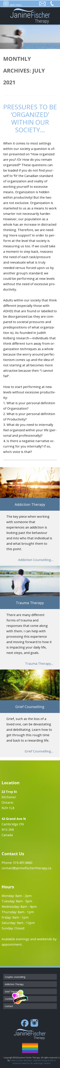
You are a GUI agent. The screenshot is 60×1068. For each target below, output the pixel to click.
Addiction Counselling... (35, 560)
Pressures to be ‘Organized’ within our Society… (30, 118)
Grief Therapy (12, 991)
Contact (9, 1006)
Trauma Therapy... (39, 663)
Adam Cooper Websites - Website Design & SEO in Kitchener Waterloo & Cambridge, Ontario (33, 1062)
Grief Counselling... (39, 751)
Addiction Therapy (14, 984)
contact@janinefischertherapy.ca (26, 868)
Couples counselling (15, 976)
